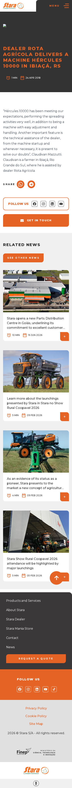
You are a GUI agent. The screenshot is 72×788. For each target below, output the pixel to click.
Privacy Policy (36, 708)
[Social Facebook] (19, 689)
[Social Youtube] (45, 689)
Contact (12, 638)
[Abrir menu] (66, 6)
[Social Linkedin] (36, 689)
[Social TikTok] (53, 689)
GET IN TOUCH (39, 220)
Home (9, 19)
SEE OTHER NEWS (23, 257)
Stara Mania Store (19, 628)
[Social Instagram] (27, 689)
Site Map (36, 724)
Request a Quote (36, 658)
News (20, 19)
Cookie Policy (36, 716)
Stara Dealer (15, 619)
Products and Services (23, 601)
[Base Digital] (36, 783)
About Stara (15, 610)
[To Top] (56, 578)
